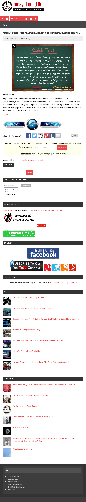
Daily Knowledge (43, 154)
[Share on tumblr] (52, 135)
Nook (64, 283)
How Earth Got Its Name (22, 428)
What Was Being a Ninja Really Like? (27, 351)
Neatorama (12, 482)
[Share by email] (58, 135)
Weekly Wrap (61, 154)
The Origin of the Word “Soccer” (25, 406)
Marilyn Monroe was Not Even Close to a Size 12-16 (33, 417)
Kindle (57, 283)
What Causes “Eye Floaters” (23, 449)
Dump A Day (13, 479)
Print (51, 283)
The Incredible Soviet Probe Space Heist (29, 297)
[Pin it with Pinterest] (46, 135)
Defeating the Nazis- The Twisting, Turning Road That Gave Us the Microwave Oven (46, 319)
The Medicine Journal (16, 487)
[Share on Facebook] (28, 135)
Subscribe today (9, 210)
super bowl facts (27, 160)
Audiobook (72, 283)
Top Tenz (11, 490)
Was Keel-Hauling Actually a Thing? (27, 330)
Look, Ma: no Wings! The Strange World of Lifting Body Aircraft (38, 340)
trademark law (40, 160)
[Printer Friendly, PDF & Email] (75, 136)
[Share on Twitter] (34, 135)
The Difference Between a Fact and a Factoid (30, 395)
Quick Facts (8, 164)
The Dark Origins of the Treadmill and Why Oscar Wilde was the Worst (41, 362)
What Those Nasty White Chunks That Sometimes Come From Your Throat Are (44, 385)
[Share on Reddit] (40, 135)
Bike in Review (13, 476)
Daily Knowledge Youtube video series (48, 210)
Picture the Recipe (15, 484)
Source (5, 114)
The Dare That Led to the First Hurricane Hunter (32, 308)
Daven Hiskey (25, 38)
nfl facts (16, 160)
